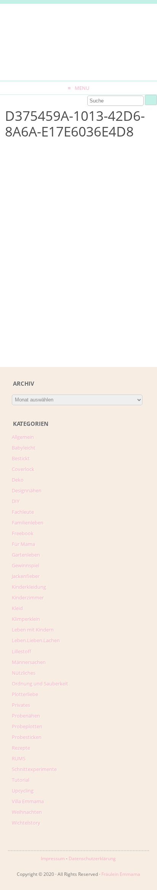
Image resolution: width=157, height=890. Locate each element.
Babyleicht (23, 447)
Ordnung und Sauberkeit (40, 683)
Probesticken (27, 737)
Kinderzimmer (28, 597)
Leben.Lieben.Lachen (36, 640)
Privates (21, 705)
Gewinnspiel (25, 565)
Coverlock (23, 469)
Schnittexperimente (34, 769)
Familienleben (27, 522)
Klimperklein (26, 619)
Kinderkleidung (29, 586)
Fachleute (23, 511)
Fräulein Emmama (120, 874)
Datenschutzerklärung (92, 858)
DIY (15, 501)
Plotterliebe (25, 694)
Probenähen (26, 715)
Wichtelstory (26, 822)
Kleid (17, 608)
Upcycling (23, 790)
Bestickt (21, 458)
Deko (18, 479)
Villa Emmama (28, 801)
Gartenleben (26, 554)
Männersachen (29, 662)
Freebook (23, 533)
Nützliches (23, 672)
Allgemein (23, 437)
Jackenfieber (26, 576)
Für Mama (23, 544)
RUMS (19, 758)
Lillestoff (21, 651)
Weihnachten (27, 812)
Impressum (53, 858)
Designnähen (27, 490)
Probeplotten (27, 726)
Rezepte (21, 747)
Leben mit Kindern (33, 629)
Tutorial (20, 779)
